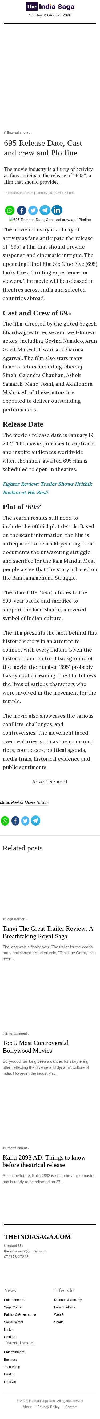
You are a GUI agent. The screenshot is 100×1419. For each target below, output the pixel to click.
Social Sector (13, 1322)
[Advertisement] (50, 73)
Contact (71, 1407)
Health (9, 1374)
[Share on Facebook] (21, 209)
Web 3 (58, 1315)
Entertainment (14, 1300)
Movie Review (11, 802)
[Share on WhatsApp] (9, 209)
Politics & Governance (20, 1315)
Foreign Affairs (64, 1307)
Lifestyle (10, 1382)
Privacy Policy (48, 1407)
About (27, 1407)
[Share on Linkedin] (56, 209)
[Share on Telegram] (44, 209)
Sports (58, 1322)
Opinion (9, 1337)
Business (10, 1359)
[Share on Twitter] (33, 209)
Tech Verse (12, 1367)
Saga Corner (13, 1307)
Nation (9, 1329)
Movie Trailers (37, 802)
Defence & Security (68, 1300)
